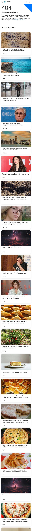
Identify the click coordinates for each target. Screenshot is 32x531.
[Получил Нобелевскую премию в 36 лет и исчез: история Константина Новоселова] (16, 266)
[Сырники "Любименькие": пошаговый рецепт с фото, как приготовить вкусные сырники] (16, 464)
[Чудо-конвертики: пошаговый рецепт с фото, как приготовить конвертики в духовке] (16, 316)
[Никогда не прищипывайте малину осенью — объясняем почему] (16, 341)
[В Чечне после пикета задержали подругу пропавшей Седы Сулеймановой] (16, 217)
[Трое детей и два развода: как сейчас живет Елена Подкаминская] (16, 291)
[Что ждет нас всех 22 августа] (16, 489)
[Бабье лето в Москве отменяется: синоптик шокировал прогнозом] (16, 93)
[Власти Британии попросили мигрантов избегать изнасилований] (16, 143)
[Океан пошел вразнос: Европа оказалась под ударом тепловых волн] (16, 68)
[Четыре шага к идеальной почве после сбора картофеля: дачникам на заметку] (16, 192)
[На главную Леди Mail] (8, 2)
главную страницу (19, 20)
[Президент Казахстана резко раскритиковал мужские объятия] (16, 118)
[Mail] (5, 2)
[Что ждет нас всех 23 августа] (16, 242)
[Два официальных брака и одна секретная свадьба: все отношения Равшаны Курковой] (16, 167)
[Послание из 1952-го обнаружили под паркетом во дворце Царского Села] (16, 43)
